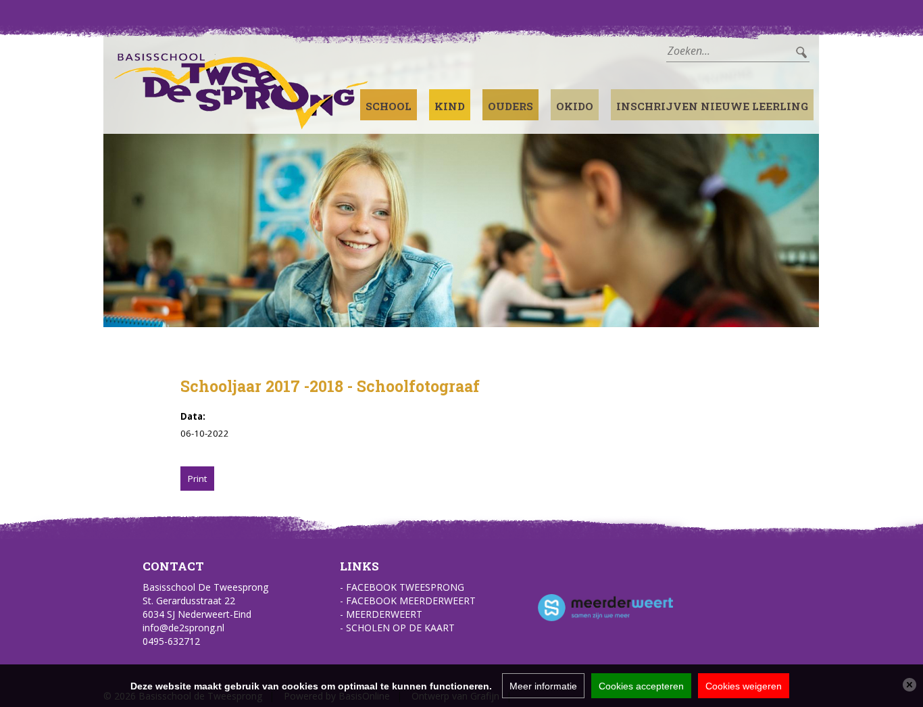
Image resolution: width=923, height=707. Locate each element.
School (388, 106)
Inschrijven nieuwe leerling (712, 106)
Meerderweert (384, 614)
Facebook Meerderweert (411, 600)
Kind (449, 106)
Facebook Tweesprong (405, 587)
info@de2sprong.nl (183, 627)
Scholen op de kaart (400, 627)
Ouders (510, 106)
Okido (574, 106)
